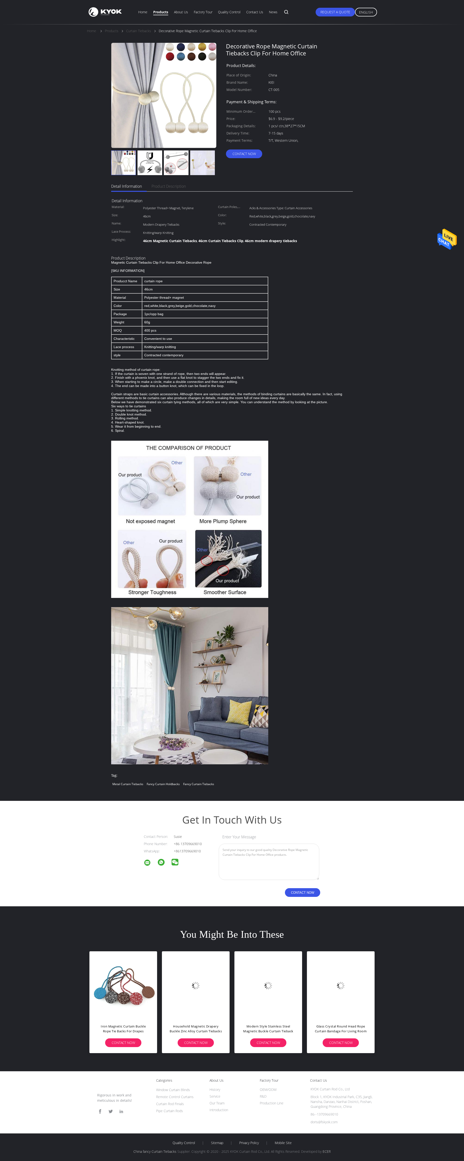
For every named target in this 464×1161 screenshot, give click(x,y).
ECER (327, 1151)
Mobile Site (283, 1143)
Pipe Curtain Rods (169, 1111)
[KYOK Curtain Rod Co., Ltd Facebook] (100, 1111)
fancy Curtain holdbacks (163, 784)
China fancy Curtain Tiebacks (154, 1151)
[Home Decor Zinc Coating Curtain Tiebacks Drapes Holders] (123, 985)
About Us (181, 12)
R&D (263, 1096)
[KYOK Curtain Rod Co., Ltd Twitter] (111, 1111)
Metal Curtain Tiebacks (127, 784)
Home (142, 12)
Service (215, 1096)
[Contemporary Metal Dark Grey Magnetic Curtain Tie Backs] (268, 985)
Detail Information (126, 186)
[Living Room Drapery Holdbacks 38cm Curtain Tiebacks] (196, 985)
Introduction (219, 1110)
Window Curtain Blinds (173, 1089)
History (215, 1089)
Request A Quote (335, 12)
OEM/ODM (268, 1089)
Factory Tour (203, 12)
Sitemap (217, 1143)
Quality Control (229, 12)
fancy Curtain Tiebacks (198, 784)
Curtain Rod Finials (170, 1103)
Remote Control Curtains (175, 1096)
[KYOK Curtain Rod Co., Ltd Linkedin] (121, 1111)
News (273, 12)
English (366, 12)
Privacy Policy (249, 1143)
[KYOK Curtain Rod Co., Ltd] (150, 863)
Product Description (169, 186)
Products (160, 12)
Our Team (217, 1103)
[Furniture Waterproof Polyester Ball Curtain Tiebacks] (341, 985)
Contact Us (254, 12)
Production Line (271, 1103)
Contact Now (244, 153)
